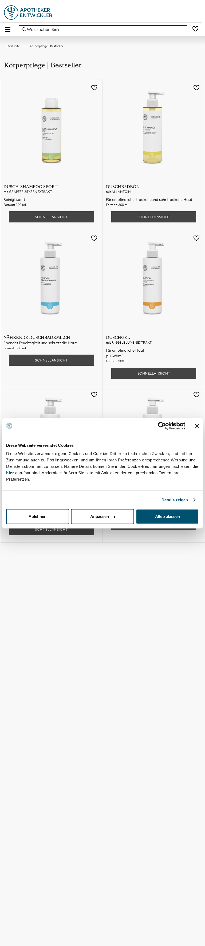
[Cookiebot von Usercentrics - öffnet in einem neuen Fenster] (162, 426)
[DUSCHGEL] (154, 281)
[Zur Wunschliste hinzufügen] (94, 88)
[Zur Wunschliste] (195, 29)
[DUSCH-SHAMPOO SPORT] (51, 130)
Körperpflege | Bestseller (46, 46)
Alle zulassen (167, 516)
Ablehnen (37, 516)
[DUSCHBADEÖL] (154, 130)
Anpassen (99, 516)
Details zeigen (174, 499)
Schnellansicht (51, 217)
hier (10, 472)
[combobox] (103, 29)
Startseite (13, 46)
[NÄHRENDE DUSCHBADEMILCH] (51, 281)
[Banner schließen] (197, 426)
